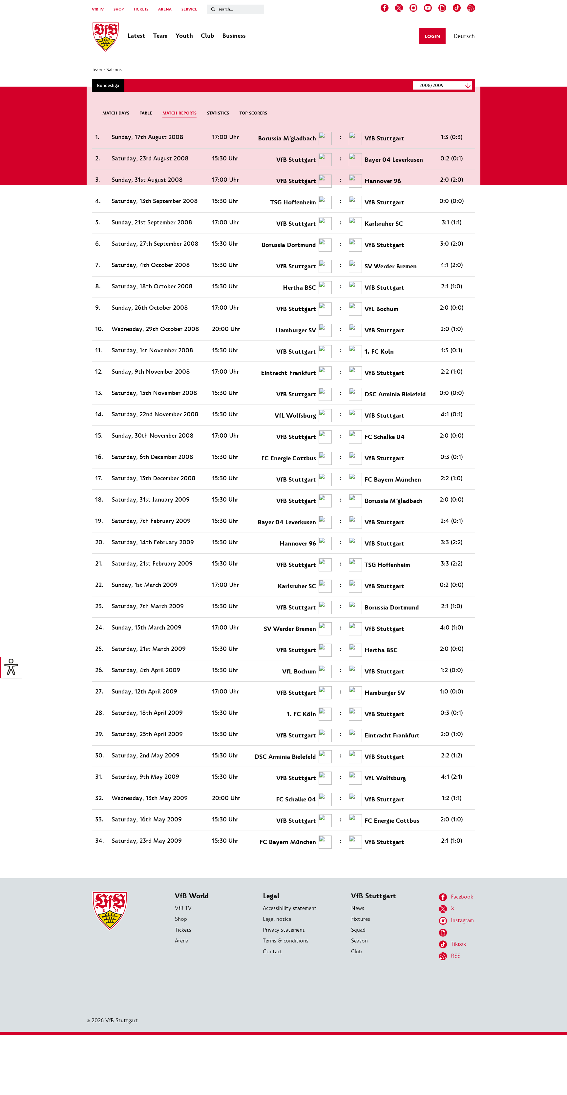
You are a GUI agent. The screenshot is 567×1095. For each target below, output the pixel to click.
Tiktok (458, 943)
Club (356, 951)
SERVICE (189, 9)
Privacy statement (284, 929)
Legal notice (277, 919)
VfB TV (98, 9)
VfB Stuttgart (373, 896)
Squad (358, 929)
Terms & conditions (285, 940)
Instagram (462, 920)
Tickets (183, 929)
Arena (181, 940)
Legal (271, 896)
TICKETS (141, 9)
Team (97, 69)
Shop (181, 919)
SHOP (119, 9)
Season (359, 940)
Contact (272, 951)
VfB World (192, 896)
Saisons (114, 69)
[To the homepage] (105, 38)
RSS (455, 955)
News (357, 908)
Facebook (462, 896)
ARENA (165, 9)
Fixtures (360, 919)
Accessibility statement (290, 908)
